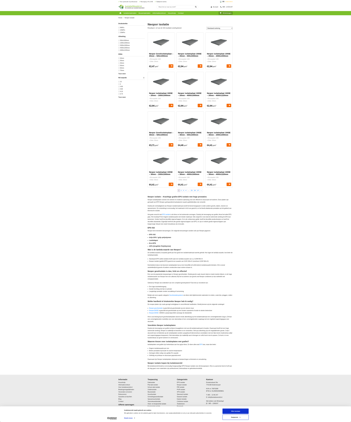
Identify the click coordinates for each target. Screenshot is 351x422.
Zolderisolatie (152, 389)
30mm (122, 60)
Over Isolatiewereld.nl (125, 387)
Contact (181, 13)
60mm (122, 68)
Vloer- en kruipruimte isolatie (157, 404)
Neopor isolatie (182, 385)
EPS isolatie (166, 214)
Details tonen (128, 418)
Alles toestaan (235, 411)
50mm (122, 65)
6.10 (121, 91)
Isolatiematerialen (129, 13)
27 (198, 190)
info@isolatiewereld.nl (215, 397)
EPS (201, 344)
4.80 (121, 86)
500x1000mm (124, 40)
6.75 (121, 94)
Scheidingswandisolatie (155, 396)
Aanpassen (234, 417)
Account (215, 7)
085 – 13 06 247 (213, 395)
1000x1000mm (125, 43)
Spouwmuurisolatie (154, 399)
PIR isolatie (180, 387)
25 (192, 190)
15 (121, 81)
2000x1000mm (125, 45)
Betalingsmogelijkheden (126, 389)
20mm (122, 58)
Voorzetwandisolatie (154, 401)
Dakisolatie (151, 382)
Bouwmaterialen (144, 13)
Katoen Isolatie (182, 399)
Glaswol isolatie (182, 396)
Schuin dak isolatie (154, 387)
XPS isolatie (181, 392)
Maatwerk (180, 406)
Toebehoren (181, 404)
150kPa (122, 32)
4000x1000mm (125, 48)
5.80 (121, 89)
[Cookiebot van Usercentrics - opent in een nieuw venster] (112, 418)
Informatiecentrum (159, 13)
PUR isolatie (181, 389)
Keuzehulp (172, 13)
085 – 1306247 (212, 403)
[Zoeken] (196, 7)
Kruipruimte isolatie (154, 406)
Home (120, 18)
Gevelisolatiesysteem (176, 295)
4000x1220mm (125, 50)
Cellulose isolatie (182, 401)
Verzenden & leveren (125, 392)
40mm (122, 63)
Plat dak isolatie (153, 385)
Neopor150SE (153, 313)
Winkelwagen (227, 13)
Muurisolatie (152, 392)
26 (195, 190)
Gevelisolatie (152, 394)
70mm (122, 70)
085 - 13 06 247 (227, 7)
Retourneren (122, 394)
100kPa (122, 30)
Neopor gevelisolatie (156, 308)
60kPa (122, 27)
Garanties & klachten (125, 396)
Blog (119, 399)
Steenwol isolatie (182, 394)
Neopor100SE (153, 310)
